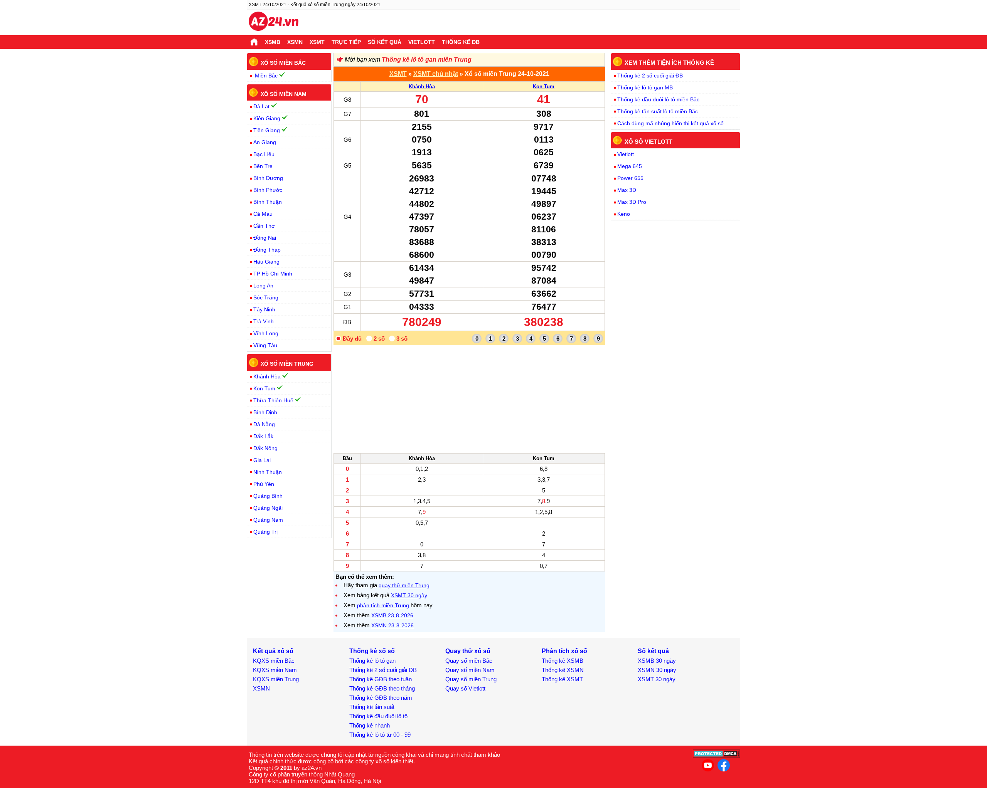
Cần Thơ (264, 226)
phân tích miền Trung (383, 605)
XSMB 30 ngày (657, 660)
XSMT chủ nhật (435, 74)
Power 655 (630, 178)
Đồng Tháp (267, 250)
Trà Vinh (263, 321)
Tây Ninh (264, 309)
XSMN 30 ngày (657, 670)
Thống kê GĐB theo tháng (382, 688)
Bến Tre (263, 166)
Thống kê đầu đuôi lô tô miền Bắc (658, 99)
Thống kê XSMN (563, 670)
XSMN (295, 42)
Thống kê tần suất (371, 707)
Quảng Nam (268, 520)
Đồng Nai (264, 238)
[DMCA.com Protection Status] (716, 756)
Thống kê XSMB (562, 660)
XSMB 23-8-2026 (392, 615)
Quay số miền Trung (471, 679)
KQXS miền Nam (275, 670)
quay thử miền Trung (404, 585)
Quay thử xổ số (467, 651)
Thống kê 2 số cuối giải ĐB (650, 75)
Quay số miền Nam (470, 670)
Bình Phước (267, 190)
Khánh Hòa (422, 86)
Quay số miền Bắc (468, 660)
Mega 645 (629, 166)
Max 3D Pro (631, 202)
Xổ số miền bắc (283, 63)
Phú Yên (263, 484)
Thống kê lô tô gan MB (645, 87)
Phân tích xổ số (564, 651)
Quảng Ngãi (268, 508)
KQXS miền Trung (276, 679)
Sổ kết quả (384, 42)
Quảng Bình (268, 496)
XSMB (272, 42)
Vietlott (421, 42)
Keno (623, 214)
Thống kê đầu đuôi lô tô (378, 716)
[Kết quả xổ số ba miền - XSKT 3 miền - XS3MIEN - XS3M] (273, 22)
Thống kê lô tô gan (372, 660)
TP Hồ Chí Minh (272, 274)
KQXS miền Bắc (274, 660)
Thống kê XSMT (562, 679)
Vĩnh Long (265, 333)
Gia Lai (262, 460)
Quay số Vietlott (465, 688)
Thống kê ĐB (461, 42)
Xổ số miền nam (284, 94)
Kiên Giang (266, 118)
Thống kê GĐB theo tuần (380, 679)
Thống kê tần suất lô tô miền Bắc (657, 111)
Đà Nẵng (264, 424)
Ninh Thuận (267, 472)
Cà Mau (263, 214)
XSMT (317, 42)
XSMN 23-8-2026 (392, 625)
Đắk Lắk (263, 436)
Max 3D (626, 190)
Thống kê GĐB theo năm (380, 697)
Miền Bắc (266, 75)
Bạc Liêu (264, 154)
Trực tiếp (346, 42)
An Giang (264, 142)
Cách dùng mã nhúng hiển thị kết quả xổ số (670, 123)
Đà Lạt (261, 106)
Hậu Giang (266, 262)
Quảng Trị (265, 532)
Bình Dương (268, 178)
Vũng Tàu (265, 345)
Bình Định (265, 412)
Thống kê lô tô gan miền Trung (427, 59)
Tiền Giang (266, 130)
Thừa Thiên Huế (273, 400)
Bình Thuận (267, 202)
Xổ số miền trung (287, 364)
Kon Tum (543, 86)
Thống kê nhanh (369, 725)
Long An (263, 285)
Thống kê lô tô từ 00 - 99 (380, 734)
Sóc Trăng (265, 297)
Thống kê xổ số (372, 651)
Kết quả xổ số (273, 651)
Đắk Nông (265, 448)
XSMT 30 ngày (409, 595)
